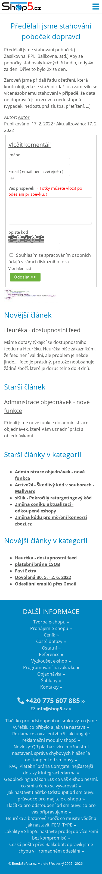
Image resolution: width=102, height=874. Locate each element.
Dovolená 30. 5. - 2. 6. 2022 (43, 577)
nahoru (94, 860)
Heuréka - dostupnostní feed (42, 330)
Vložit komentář (29, 144)
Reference (49, 654)
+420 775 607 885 (52, 700)
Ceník (49, 635)
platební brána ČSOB (37, 564)
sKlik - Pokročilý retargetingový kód (53, 498)
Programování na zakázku (49, 667)
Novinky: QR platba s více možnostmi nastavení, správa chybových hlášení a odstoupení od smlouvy (51, 753)
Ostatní (49, 648)
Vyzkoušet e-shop (49, 661)
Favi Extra (25, 571)
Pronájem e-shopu (49, 628)
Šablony (49, 680)
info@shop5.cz (51, 709)
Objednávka (49, 674)
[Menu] (95, 7)
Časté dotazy (49, 641)
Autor (24, 117)
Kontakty (49, 687)
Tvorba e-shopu (49, 622)
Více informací (19, 268)
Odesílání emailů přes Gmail (45, 584)
